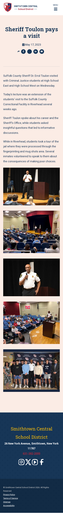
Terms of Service (10, 498)
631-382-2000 (31, 453)
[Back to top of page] (56, 522)
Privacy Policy (9, 494)
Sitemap (7, 502)
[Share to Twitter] (29, 51)
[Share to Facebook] (23, 51)
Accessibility (9, 505)
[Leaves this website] (21, 462)
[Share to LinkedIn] (35, 51)
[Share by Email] (41, 51)
